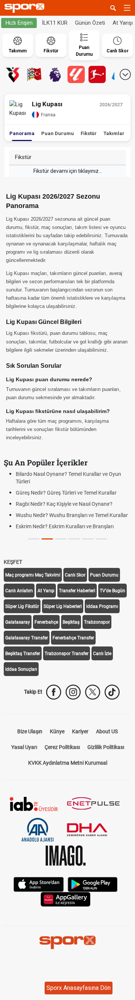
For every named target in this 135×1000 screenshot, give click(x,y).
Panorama (21, 133)
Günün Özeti (90, 22)
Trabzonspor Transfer (66, 653)
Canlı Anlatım (19, 590)
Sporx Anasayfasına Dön (78, 987)
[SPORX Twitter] (92, 692)
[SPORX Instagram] (73, 692)
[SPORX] (68, 942)
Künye (57, 731)
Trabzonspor (97, 622)
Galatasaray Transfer (26, 637)
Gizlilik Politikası (105, 747)
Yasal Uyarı (24, 747)
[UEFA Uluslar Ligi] (34, 74)
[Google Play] (93, 883)
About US (107, 731)
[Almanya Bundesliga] (97, 74)
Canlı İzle (102, 653)
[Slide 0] (33, 539)
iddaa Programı (102, 606)
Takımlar (114, 133)
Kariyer (80, 731)
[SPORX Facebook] (53, 692)
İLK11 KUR (55, 22)
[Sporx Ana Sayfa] (25, 8)
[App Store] (39, 883)
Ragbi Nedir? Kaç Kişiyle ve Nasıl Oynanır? (64, 504)
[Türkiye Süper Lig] (13, 74)
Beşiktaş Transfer (22, 653)
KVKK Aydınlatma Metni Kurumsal (67, 763)
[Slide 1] (47, 539)
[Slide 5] (101, 539)
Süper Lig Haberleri (63, 606)
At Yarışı (46, 590)
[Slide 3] (74, 539)
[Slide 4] (87, 539)
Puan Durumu (57, 133)
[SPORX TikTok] (112, 692)
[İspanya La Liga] (76, 74)
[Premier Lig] (55, 74)
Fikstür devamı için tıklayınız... (67, 171)
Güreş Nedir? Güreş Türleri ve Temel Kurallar (66, 493)
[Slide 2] (60, 539)
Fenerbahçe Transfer (73, 637)
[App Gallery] (65, 898)
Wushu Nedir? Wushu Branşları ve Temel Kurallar (72, 515)
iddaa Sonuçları (21, 669)
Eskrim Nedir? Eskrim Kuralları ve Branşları (65, 526)
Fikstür (89, 133)
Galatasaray (17, 622)
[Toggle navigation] (127, 7)
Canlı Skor (75, 575)
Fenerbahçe (46, 622)
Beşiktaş (71, 622)
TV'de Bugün (112, 590)
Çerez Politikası (62, 747)
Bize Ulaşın (29, 731)
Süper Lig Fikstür (22, 606)
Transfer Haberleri (77, 590)
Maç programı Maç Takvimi (32, 575)
